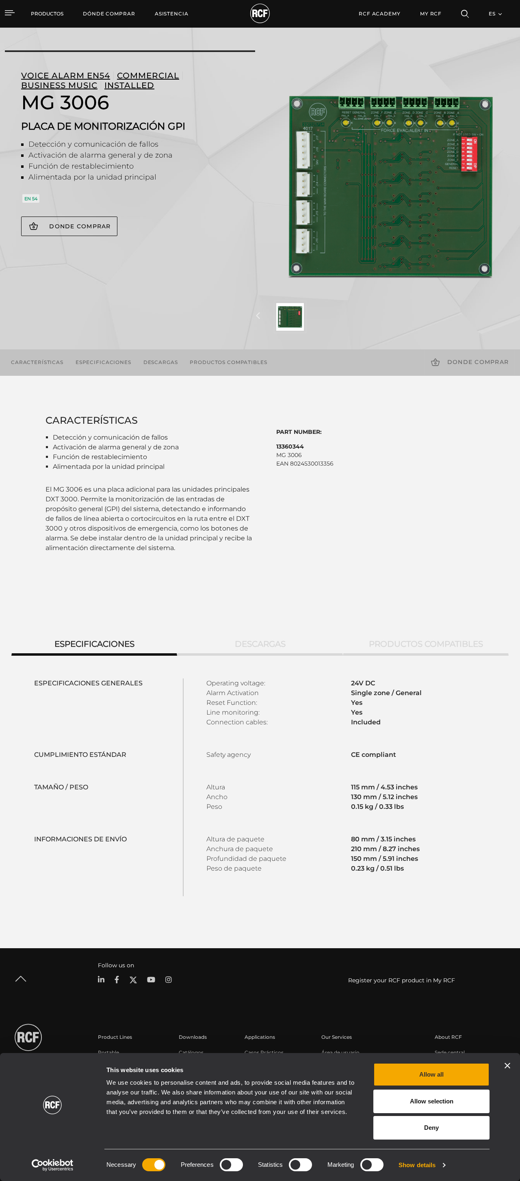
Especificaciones (103, 362)
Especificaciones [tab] (94, 644)
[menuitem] (109, 13)
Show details (417, 1164)
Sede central (450, 1052)
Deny (431, 1127)
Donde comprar (79, 226)
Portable (108, 1052)
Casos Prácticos (264, 1052)
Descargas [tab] (260, 644)
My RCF (431, 14)
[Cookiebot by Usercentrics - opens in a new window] (52, 1165)
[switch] (231, 1164)
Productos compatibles (228, 362)
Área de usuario (340, 1052)
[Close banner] (507, 1065)
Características (37, 362)
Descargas (160, 362)
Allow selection (431, 1101)
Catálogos (191, 1052)
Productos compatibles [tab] (426, 644)
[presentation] (258, 316)
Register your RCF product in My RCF (401, 980)
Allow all (431, 1074)
